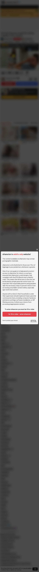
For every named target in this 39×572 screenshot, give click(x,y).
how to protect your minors (10, 320)
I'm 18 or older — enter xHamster (19, 314)
